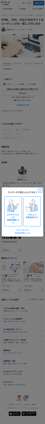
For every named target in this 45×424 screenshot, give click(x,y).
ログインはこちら (22, 230)
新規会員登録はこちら (22, 233)
